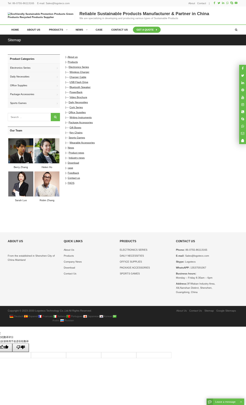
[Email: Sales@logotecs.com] (242, 133)
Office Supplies (77, 112)
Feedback (73, 172)
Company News (73, 261)
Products (73, 62)
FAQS (71, 183)
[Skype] (232, 3)
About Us (69, 249)
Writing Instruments (81, 117)
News (71, 147)
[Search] (55, 117)
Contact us (74, 177)
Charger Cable (78, 77)
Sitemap (209, 310)
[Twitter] (219, 3)
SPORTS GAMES (130, 273)
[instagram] (242, 97)
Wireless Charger (79, 72)
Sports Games (77, 137)
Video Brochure (78, 97)
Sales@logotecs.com (58, 3)
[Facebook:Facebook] (242, 68)
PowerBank (76, 92)
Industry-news (77, 157)
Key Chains (76, 132)
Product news (76, 152)
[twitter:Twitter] (242, 75)
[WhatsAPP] (242, 126)
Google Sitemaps (226, 310)
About (191, 3)
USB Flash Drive (79, 82)
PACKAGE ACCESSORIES (135, 267)
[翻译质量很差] (20, 347)
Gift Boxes (75, 127)
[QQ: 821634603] (242, 140)
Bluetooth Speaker (80, 87)
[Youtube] (236, 3)
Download (73, 162)
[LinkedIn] (223, 3)
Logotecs (190, 261)
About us (73, 56)
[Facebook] (214, 3)
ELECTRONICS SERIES (133, 249)
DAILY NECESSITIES (132, 255)
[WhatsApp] (227, 3)
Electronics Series (79, 67)
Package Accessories (81, 122)
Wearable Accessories (82, 142)
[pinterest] (242, 89)
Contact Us (70, 273)
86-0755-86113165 (23, 3)
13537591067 (198, 267)
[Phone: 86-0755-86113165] (242, 111)
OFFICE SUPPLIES (131, 261)
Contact (201, 3)
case (70, 167)
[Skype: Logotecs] (242, 118)
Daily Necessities (78, 102)
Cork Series (76, 107)
